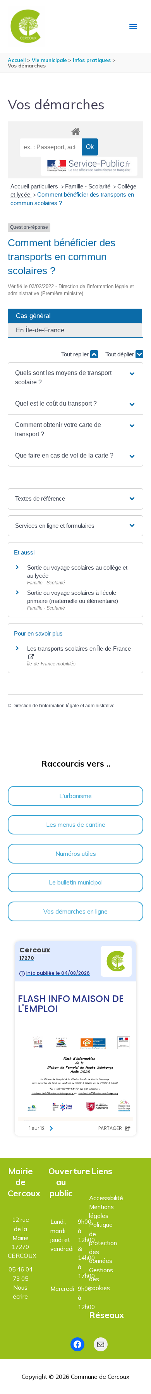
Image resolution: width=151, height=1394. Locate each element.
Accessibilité (106, 1198)
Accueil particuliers (35, 186)
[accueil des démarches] (75, 130)
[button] (75, 378)
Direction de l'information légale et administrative (63, 705)
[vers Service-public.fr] (89, 166)
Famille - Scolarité (88, 186)
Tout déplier (120, 354)
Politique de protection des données (103, 1242)
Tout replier (75, 354)
